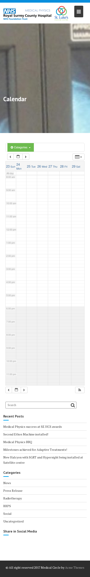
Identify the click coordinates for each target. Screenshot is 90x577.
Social (7, 513)
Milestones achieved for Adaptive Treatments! (35, 449)
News (7, 483)
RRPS (7, 506)
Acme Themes (74, 567)
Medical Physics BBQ (17, 442)
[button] (79, 390)
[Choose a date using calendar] (18, 157)
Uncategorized (13, 521)
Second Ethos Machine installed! (25, 434)
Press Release (12, 490)
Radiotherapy (12, 498)
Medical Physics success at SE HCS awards (32, 426)
